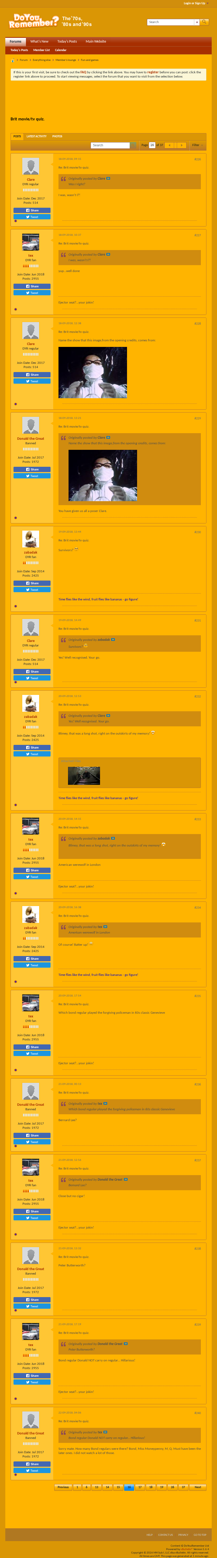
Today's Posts (67, 42)
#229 (198, 418)
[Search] (204, 22)
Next (198, 1487)
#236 (198, 1084)
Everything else (42, 60)
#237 (198, 1160)
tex (30, 256)
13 (96, 1487)
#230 (198, 532)
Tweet (34, 217)
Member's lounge (66, 60)
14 (107, 1487)
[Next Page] (181, 145)
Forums (15, 42)
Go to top (200, 1535)
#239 (198, 1324)
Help (150, 1535)
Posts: (28, 203)
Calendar (60, 50)
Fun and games (89, 60)
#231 (198, 620)
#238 (198, 1249)
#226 (198, 159)
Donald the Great (30, 439)
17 (140, 1487)
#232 (198, 696)
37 (183, 1487)
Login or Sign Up (194, 3)
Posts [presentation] (17, 136)
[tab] (17, 136)
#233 (198, 819)
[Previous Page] (169, 145)
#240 (198, 1413)
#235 (198, 996)
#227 (198, 235)
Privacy (183, 1535)
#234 (198, 907)
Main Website (96, 42)
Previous (63, 1487)
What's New (39, 42)
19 (161, 1487)
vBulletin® (187, 1549)
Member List (41, 50)
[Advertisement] (108, 99)
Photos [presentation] (57, 136)
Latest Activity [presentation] (37, 136)
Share (34, 210)
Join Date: (23, 198)
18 (150, 1487)
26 (172, 1487)
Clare (31, 180)
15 (118, 1487)
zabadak (30, 553)
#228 (198, 323)
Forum (24, 60)
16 (129, 1487)
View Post (108, 178)
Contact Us (165, 1535)
